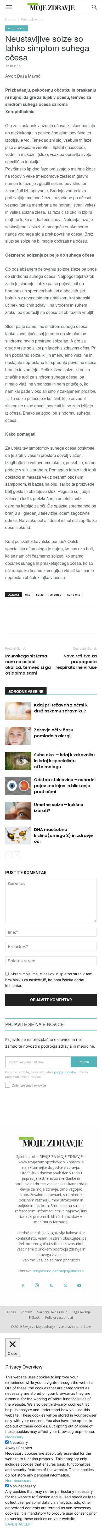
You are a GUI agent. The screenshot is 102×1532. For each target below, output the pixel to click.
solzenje (55, 594)
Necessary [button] (14, 1437)
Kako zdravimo (32, 19)
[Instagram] (37, 1285)
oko (27, 594)
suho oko (73, 594)
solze (40, 594)
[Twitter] (65, 1286)
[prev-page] (8, 854)
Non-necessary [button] (18, 1480)
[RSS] (51, 1286)
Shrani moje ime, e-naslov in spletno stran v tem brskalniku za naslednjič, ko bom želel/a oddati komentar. (48, 980)
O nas (11, 1312)
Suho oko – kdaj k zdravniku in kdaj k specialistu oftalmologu (64, 761)
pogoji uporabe (65, 1072)
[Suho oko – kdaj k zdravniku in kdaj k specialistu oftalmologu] (18, 761)
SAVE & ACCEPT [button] (19, 1524)
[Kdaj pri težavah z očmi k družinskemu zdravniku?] (18, 711)
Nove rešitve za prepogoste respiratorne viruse (76, 661)
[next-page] (17, 854)
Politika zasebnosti (59, 1317)
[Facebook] (23, 1286)
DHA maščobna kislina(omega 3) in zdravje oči (63, 835)
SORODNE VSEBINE (25, 691)
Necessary (19, 1442)
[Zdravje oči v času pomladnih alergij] (18, 736)
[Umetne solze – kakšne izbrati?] (18, 811)
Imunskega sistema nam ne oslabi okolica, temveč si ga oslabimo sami (28, 664)
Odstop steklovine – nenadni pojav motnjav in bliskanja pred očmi (64, 786)
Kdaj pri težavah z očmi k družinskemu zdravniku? (61, 708)
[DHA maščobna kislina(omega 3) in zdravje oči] (18, 835)
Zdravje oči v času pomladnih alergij (53, 733)
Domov (10, 19)
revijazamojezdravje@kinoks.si (58, 1270)
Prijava (84, 1062)
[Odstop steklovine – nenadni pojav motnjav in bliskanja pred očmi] (18, 786)
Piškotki (34, 1317)
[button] (9, 7)
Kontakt (26, 1312)
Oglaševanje (81, 1312)
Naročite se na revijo (52, 1312)
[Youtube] (79, 1286)
